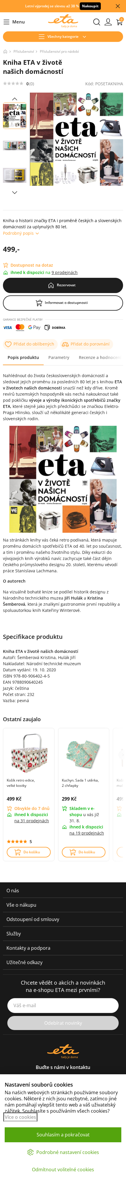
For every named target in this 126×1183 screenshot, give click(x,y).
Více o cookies (20, 1117)
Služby (13, 933)
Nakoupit (90, 6)
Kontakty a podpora (28, 948)
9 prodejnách (65, 272)
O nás (12, 890)
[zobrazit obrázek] (14, 99)
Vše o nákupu (21, 905)
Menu (14, 22)
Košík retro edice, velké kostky (21, 783)
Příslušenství (23, 51)
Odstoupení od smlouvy (32, 919)
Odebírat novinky (63, 1023)
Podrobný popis (18, 233)
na (31, 820)
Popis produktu (23, 357)
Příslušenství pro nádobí (59, 51)
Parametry (58, 357)
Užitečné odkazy (24, 962)
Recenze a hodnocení (100, 357)
